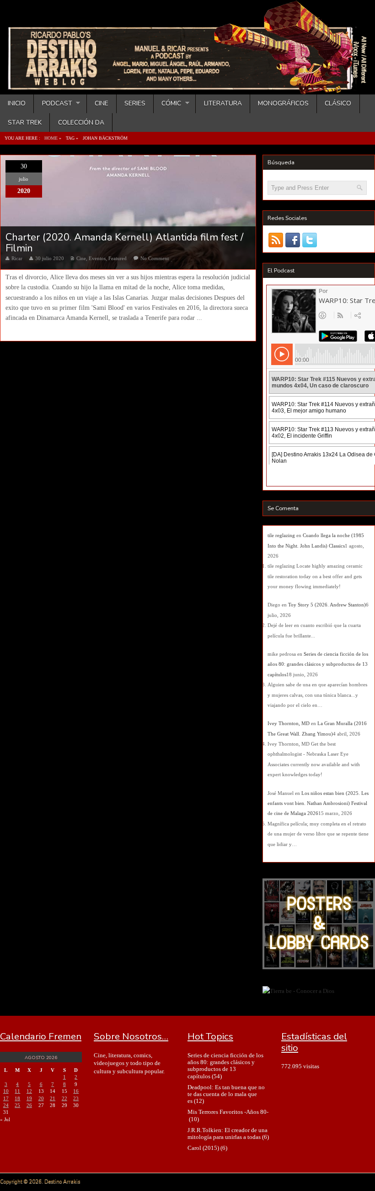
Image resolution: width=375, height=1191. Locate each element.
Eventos (97, 258)
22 (64, 1098)
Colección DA (81, 122)
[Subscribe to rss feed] (276, 240)
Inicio (17, 103)
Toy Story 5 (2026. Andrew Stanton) (327, 604)
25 (17, 1105)
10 (6, 1091)
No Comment (154, 258)
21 (52, 1098)
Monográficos (283, 103)
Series (134, 103)
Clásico (338, 103)
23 (76, 1098)
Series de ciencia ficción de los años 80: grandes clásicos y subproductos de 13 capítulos (318, 664)
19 (29, 1098)
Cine (101, 103)
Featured (117, 258)
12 (29, 1091)
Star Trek (25, 122)
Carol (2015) (203, 1147)
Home (51, 138)
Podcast (53, 103)
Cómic (167, 103)
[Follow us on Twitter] (309, 240)
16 (76, 1091)
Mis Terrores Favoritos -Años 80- (228, 1111)
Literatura (223, 103)
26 (29, 1105)
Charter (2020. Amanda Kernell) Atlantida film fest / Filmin (124, 243)
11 (17, 1091)
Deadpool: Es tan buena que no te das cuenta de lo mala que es (226, 1094)
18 (17, 1098)
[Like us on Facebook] (292, 240)
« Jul (5, 1119)
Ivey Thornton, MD (289, 723)
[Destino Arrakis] (188, 85)
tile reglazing (281, 535)
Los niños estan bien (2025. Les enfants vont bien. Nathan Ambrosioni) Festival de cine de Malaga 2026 (318, 803)
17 (6, 1098)
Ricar (16, 258)
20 (41, 1098)
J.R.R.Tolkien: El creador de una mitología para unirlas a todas (228, 1133)
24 (6, 1105)
